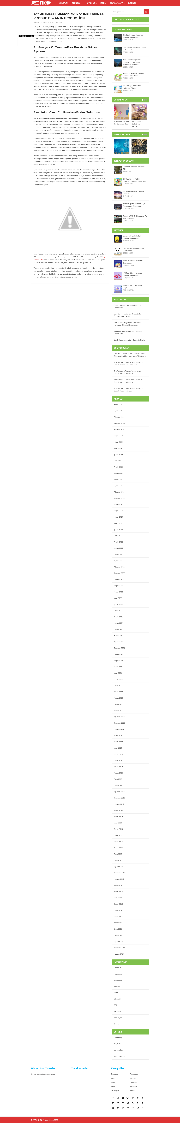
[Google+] (128, 1098)
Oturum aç (118, 1038)
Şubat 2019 (118, 829)
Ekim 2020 (118, 704)
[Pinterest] (133, 1098)
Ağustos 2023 (119, 492)
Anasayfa (63, 3)
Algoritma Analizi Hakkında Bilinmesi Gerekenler (133, 74)
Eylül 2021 (118, 636)
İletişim (132, 3)
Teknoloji (77, 3)
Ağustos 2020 (119, 717)
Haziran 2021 (119, 654)
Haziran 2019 (119, 804)
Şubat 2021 (118, 679)
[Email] (138, 1108)
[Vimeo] (128, 1103)
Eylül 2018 (118, 860)
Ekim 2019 (118, 779)
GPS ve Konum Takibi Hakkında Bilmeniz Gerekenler (135, 180)
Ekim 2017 (118, 929)
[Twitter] (123, 1103)
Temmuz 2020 (119, 723)
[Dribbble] (142, 1098)
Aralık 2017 (118, 916)
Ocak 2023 (118, 536)
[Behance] (118, 1098)
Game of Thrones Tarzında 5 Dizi (134, 168)
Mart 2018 (118, 898)
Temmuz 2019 (119, 798)
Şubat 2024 (118, 454)
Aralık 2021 (118, 617)
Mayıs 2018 (118, 885)
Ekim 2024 (118, 405)
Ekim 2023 (118, 479)
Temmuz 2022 (119, 573)
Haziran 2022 (119, 579)
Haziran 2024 (119, 430)
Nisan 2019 (118, 817)
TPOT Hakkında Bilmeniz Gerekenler (133, 262)
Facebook (118, 974)
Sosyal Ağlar (116, 3)
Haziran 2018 (119, 879)
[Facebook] (113, 1098)
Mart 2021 (118, 673)
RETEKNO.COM (37, 1120)
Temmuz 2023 (119, 498)
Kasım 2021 (118, 623)
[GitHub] (142, 1103)
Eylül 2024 (118, 411)
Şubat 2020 (118, 754)
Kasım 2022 (118, 548)
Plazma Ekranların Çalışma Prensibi (133, 192)
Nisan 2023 (118, 517)
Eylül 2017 (118, 935)
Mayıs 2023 (118, 511)
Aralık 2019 (118, 767)
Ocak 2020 (118, 760)
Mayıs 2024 (118, 436)
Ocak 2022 (118, 611)
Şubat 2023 (118, 529)
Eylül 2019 (118, 785)
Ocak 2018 (118, 910)
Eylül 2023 (118, 486)
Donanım (117, 968)
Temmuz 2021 (119, 648)
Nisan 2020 (118, 742)
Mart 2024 (118, 448)
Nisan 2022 (118, 592)
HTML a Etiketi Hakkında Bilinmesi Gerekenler (132, 274)
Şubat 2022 (118, 604)
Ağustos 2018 (119, 867)
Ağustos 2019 (119, 792)
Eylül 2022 (118, 561)
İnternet (117, 986)
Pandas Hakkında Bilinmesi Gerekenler (133, 249)
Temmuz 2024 (119, 423)
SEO (60, 22)
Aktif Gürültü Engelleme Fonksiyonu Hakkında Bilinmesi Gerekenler (132, 62)
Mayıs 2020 (118, 735)
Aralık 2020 (118, 692)
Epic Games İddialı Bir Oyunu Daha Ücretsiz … (134, 48)
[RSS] (142, 1108)
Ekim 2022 (118, 554)
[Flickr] (123, 1098)
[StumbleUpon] (133, 1103)
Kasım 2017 (118, 923)
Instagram (118, 980)
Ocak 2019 (118, 835)
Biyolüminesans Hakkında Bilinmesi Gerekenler (133, 36)
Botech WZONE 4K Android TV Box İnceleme (135, 217)
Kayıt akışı (118, 1044)
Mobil (103, 3)
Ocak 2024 (118, 461)
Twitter (116, 1024)
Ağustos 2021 (119, 642)
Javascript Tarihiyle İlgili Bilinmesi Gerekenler (132, 237)
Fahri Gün (38, 22)
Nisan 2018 (118, 891)
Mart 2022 (118, 598)
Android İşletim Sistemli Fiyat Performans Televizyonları (134, 205)
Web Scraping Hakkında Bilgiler (132, 286)
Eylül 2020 (118, 710)
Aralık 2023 (118, 467)
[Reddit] (123, 1108)
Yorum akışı (118, 1050)
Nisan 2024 (118, 442)
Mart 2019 (118, 823)
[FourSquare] (118, 1108)
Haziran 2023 (119, 504)
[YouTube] (113, 1108)
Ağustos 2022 (119, 567)
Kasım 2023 (118, 473)
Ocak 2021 (118, 685)
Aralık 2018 (118, 842)
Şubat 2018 (118, 904)
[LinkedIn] (113, 1103)
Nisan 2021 (118, 667)
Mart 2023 (118, 523)
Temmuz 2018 (119, 873)
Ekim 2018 (118, 854)
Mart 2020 (118, 748)
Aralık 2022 (118, 542)
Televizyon (118, 1018)
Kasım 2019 (118, 773)
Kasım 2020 (118, 698)
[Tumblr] (138, 1103)
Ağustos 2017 (119, 941)
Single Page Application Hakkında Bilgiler (132, 87)
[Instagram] (138, 1098)
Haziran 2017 (119, 954)
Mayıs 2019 (118, 810)
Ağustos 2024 (119, 417)
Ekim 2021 (118, 629)
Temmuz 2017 (119, 948)
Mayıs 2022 (118, 586)
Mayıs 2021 (118, 661)
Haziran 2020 (119, 729)
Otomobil (92, 3)
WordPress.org (120, 1056)
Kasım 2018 (118, 848)
